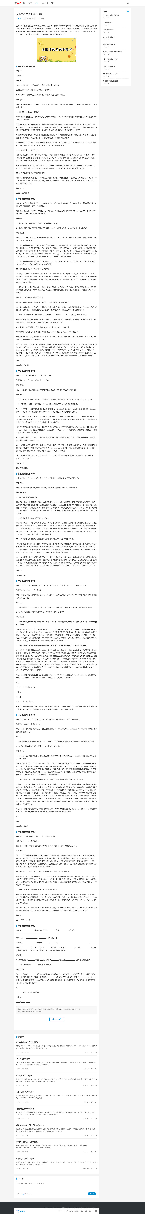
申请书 (42, 18)
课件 (53, 3)
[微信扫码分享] (82, 1211)
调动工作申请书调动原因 (110, 81)
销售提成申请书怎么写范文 (28, 1042)
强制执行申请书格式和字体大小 (30, 1125)
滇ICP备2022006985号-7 (92, 1208)
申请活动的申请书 (24, 1075)
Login (23, 1194)
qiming (18, 18)
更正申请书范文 (23, 1059)
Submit (92, 1194)
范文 (36, 3)
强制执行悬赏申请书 (25, 1092)
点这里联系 (58, 1009)
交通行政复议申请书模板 (27, 1142)
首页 (30, 3)
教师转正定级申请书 (25, 1109)
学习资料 (45, 3)
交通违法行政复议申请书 (110, 74)
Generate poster (73, 1211)
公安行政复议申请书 (25, 1158)
